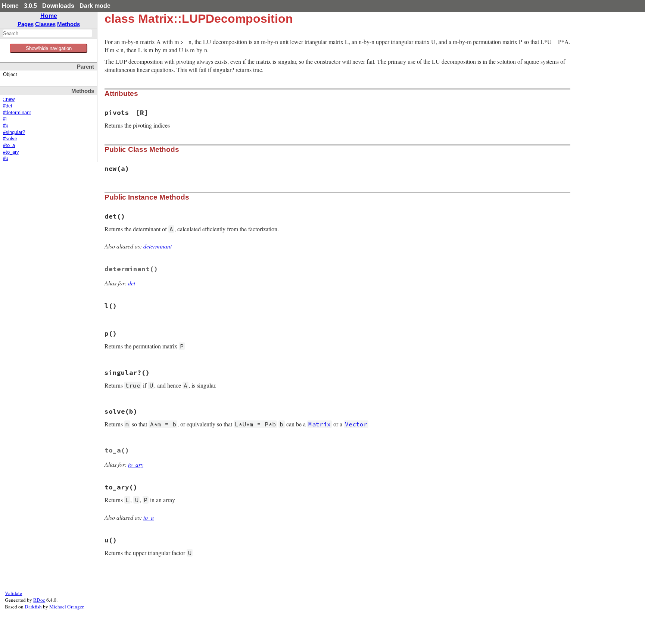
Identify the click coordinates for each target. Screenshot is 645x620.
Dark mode (95, 6)
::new (9, 99)
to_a (148, 517)
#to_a (9, 145)
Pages (26, 24)
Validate (13, 593)
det (131, 283)
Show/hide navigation (49, 48)
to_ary (135, 464)
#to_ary (11, 152)
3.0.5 (30, 6)
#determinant (17, 112)
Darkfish (33, 606)
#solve (10, 138)
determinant (157, 246)
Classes (45, 24)
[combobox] (47, 33)
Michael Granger (66, 606)
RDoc (39, 599)
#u (5, 158)
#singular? (14, 132)
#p (5, 125)
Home (10, 6)
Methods (68, 24)
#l (5, 119)
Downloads (58, 6)
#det (7, 106)
